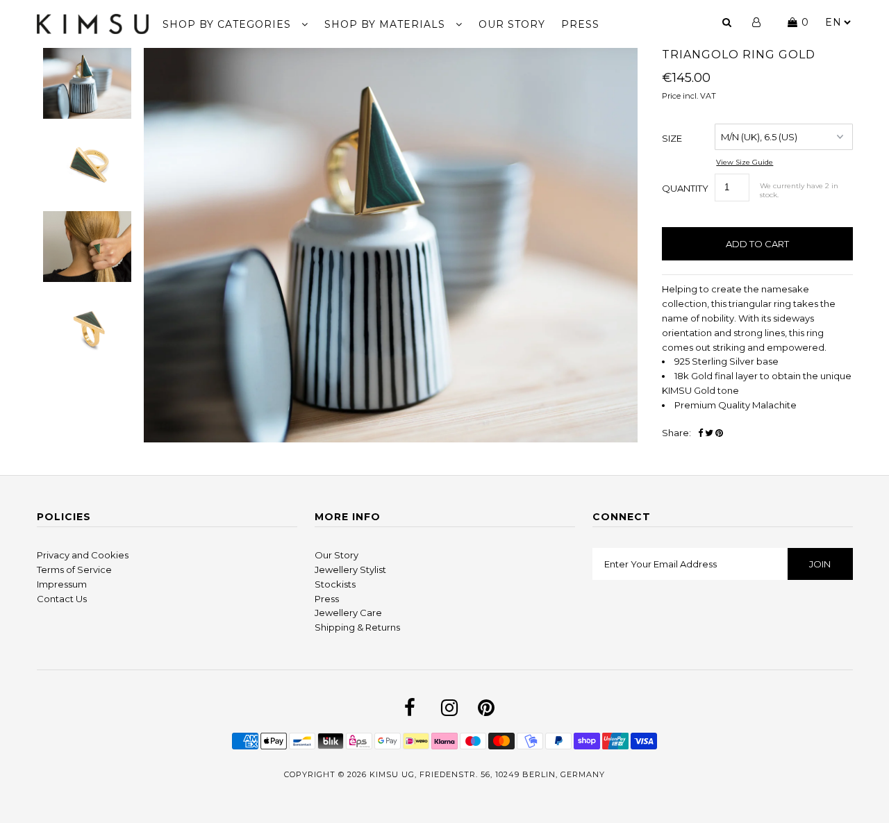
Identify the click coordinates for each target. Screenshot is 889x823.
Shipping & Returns (357, 627)
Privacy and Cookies (82, 554)
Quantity (685, 188)
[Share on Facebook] (700, 433)
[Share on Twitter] (709, 433)
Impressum (62, 584)
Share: (676, 432)
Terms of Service (74, 569)
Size (672, 138)
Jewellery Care (348, 612)
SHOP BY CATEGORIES (228, 24)
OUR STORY (512, 24)
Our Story (336, 554)
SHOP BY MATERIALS (386, 24)
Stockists (335, 584)
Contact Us (62, 598)
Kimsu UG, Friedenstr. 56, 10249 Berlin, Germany (487, 774)
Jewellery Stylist (350, 569)
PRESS (580, 24)
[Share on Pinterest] (719, 433)
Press (327, 598)
